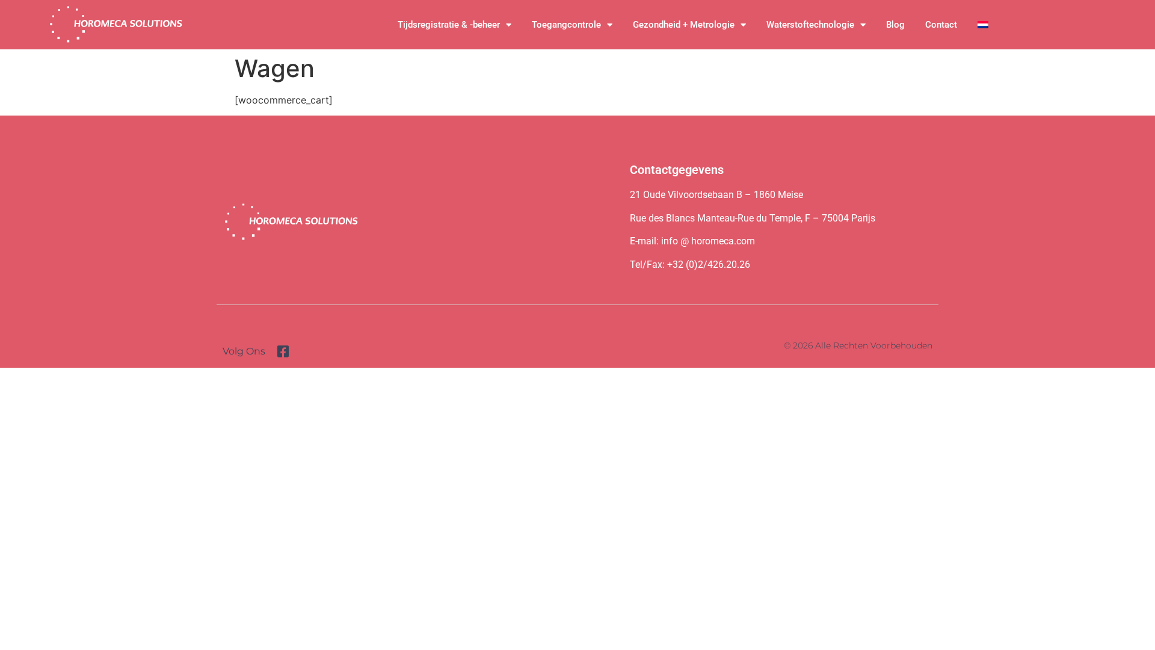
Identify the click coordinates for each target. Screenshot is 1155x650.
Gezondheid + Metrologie (684, 24)
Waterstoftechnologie (810, 24)
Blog (895, 24)
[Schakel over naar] (983, 24)
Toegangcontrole (566, 24)
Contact (941, 24)
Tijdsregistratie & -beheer (449, 24)
